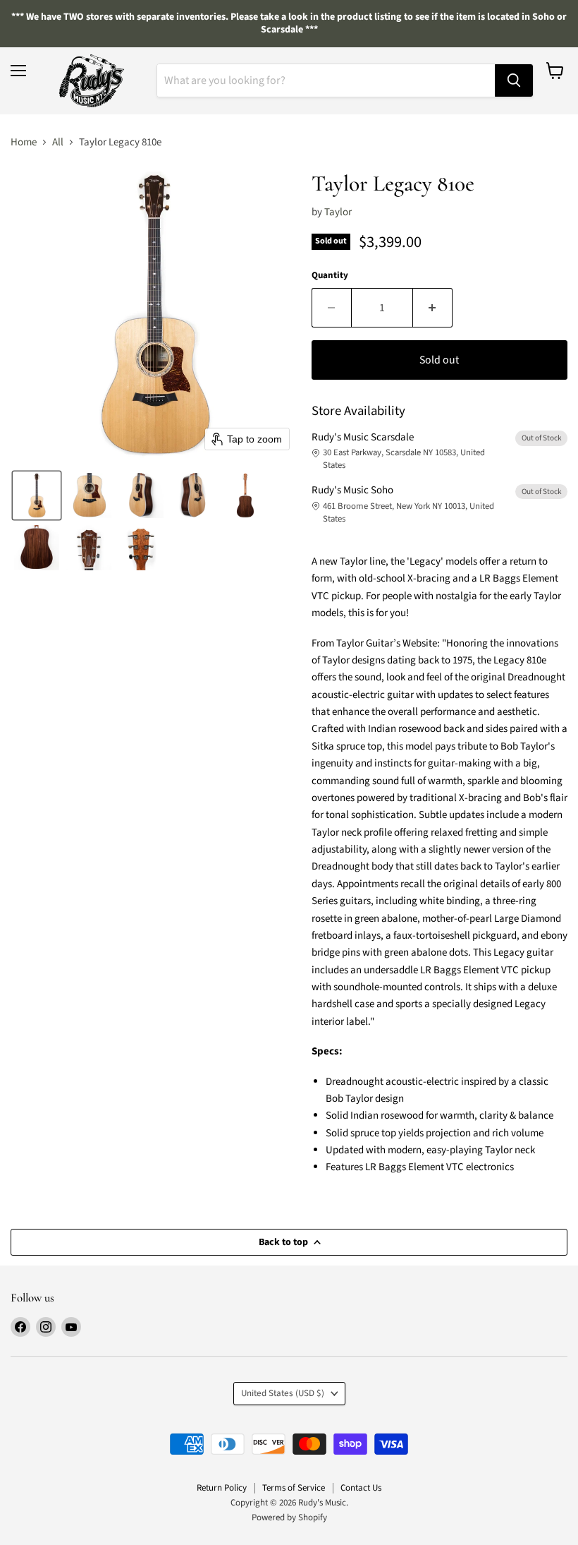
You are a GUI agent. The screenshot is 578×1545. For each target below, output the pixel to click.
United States (282, 1393)
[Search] (514, 80)
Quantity (330, 275)
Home (24, 142)
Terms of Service (293, 1487)
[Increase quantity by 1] (433, 307)
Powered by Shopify (289, 1517)
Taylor (338, 212)
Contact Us (360, 1487)
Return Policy (222, 1487)
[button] (37, 495)
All (57, 142)
